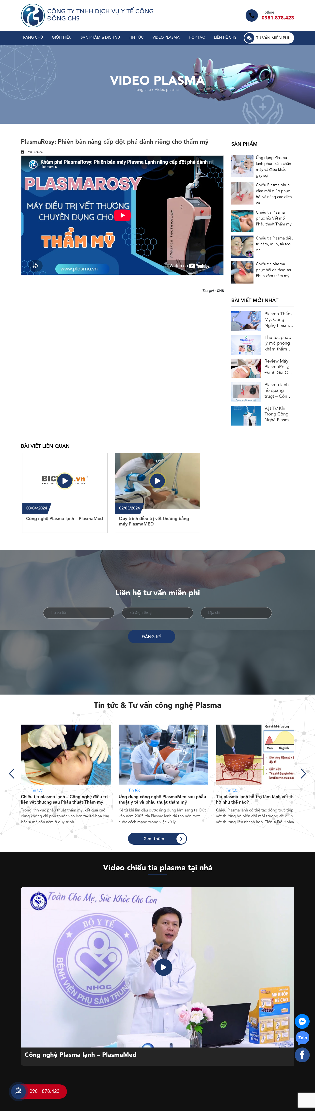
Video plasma (166, 38)
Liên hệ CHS (225, 38)
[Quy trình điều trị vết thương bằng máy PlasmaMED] (157, 481)
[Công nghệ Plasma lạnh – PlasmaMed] (64, 481)
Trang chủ (32, 38)
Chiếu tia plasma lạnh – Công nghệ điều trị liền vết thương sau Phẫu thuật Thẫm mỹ (64, 800)
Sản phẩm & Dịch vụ (100, 38)
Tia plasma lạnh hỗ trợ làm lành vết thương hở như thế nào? (260, 800)
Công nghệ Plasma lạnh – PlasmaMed (81, 1055)
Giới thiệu (62, 38)
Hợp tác (197, 38)
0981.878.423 (278, 18)
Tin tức (136, 38)
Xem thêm (154, 839)
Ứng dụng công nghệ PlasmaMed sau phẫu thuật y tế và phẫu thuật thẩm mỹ (162, 800)
